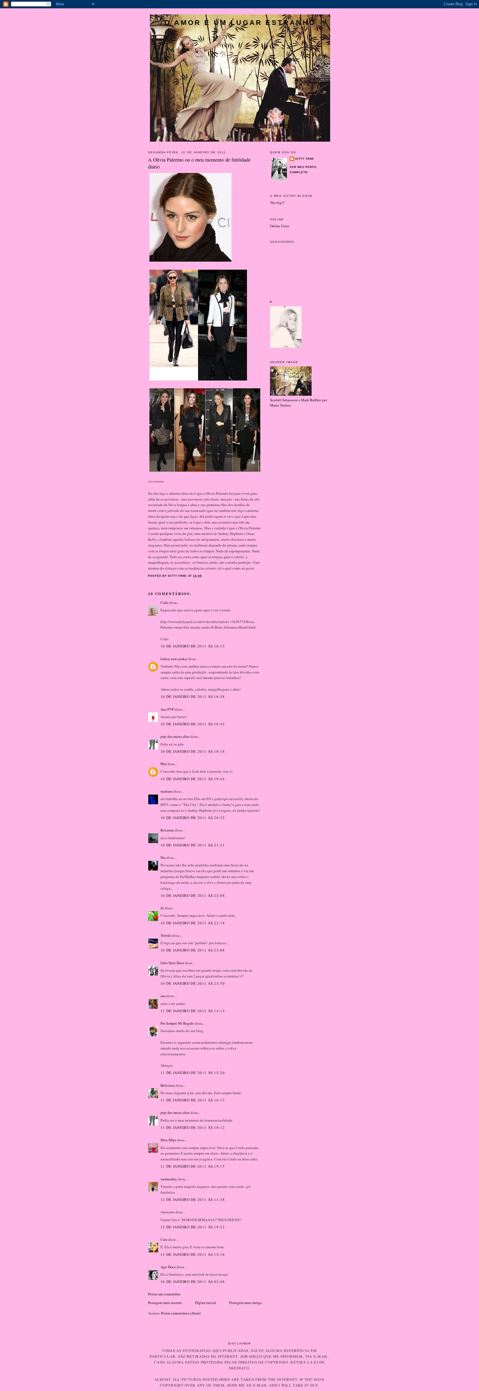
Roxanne (167, 830)
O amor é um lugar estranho (240, 22)
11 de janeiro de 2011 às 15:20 (192, 1072)
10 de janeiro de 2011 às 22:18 (192, 922)
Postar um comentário (164, 1294)
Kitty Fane (304, 158)
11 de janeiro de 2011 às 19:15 (192, 1166)
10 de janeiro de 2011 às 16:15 (192, 646)
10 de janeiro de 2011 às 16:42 (192, 723)
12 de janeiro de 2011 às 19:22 (192, 1226)
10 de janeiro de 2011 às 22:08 (192, 895)
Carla (164, 602)
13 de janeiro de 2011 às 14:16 (192, 1254)
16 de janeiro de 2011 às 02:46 (192, 1281)
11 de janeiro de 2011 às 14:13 (192, 1010)
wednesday (168, 1178)
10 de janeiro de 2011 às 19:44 (192, 778)
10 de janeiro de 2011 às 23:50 (192, 983)
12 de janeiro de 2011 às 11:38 (192, 1199)
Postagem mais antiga (245, 1302)
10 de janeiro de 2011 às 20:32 (192, 817)
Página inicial (205, 1302)
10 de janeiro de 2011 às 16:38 (192, 696)
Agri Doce (168, 1266)
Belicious (167, 1085)
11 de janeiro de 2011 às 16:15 (192, 1100)
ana (163, 995)
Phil (163, 763)
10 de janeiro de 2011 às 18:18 (192, 751)
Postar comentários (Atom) (181, 1313)
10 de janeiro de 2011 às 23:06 (192, 950)
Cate (163, 1239)
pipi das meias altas (175, 736)
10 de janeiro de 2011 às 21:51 (192, 845)
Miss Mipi (168, 1139)
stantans (166, 791)
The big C (277, 202)
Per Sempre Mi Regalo (177, 1023)
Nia (163, 857)
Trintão (165, 935)
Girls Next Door (172, 962)
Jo (162, 907)
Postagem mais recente (165, 1302)
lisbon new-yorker (173, 658)
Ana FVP (167, 709)
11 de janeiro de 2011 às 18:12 (192, 1127)
